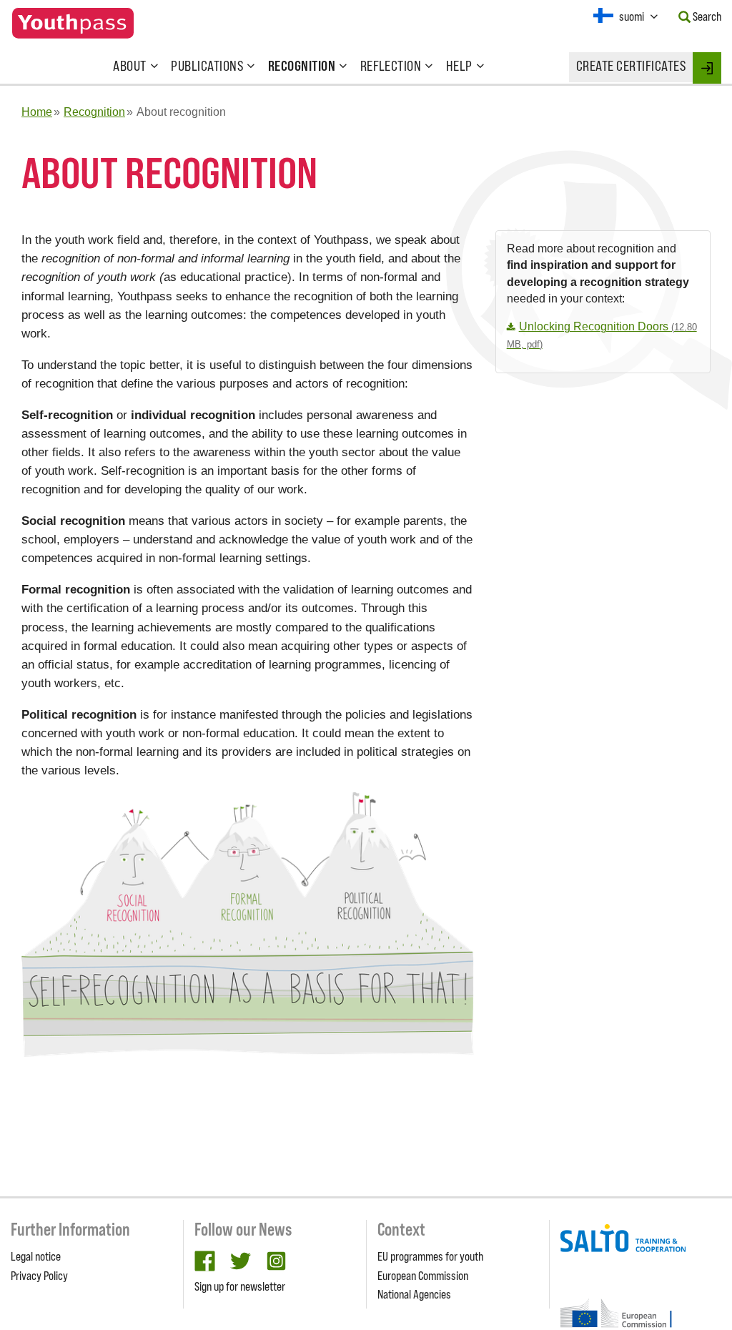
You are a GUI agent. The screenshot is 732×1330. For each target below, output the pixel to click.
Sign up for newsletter (239, 1286)
